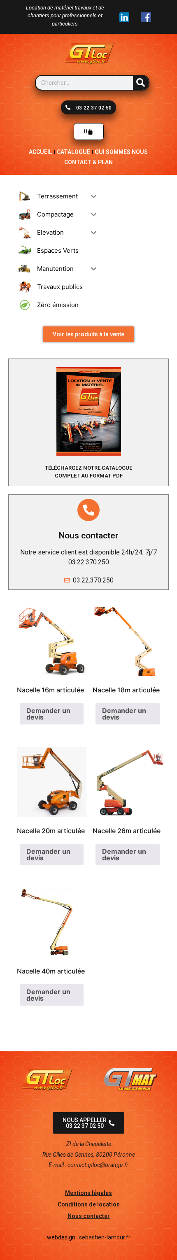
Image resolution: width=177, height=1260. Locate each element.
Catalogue (73, 152)
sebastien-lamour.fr (104, 1237)
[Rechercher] (141, 83)
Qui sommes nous (121, 152)
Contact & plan (88, 162)
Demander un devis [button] (48, 713)
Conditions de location (89, 1204)
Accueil (40, 152)
